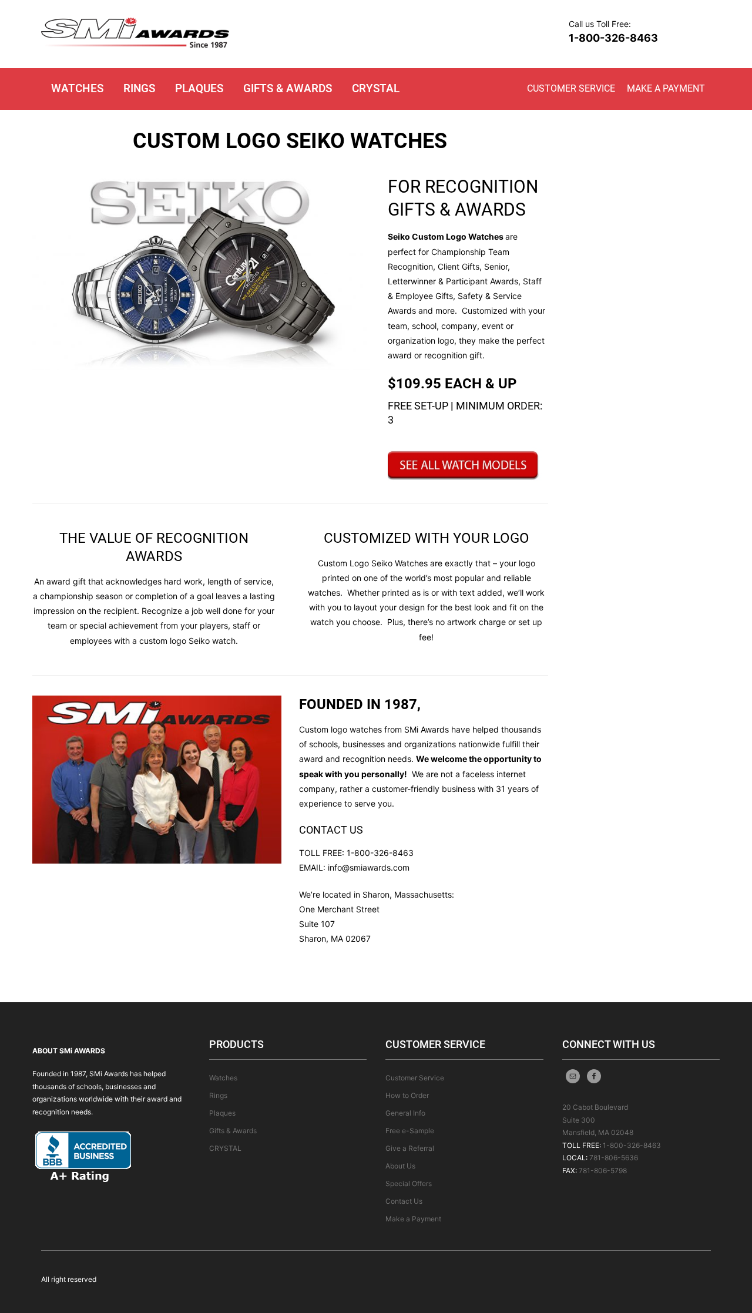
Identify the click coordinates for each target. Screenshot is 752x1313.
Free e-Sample (409, 1130)
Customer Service (571, 88)
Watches (77, 88)
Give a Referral (409, 1148)
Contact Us (403, 1201)
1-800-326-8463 (613, 38)
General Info (405, 1113)
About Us (400, 1165)
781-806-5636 (613, 1157)
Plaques (199, 88)
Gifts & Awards (287, 88)
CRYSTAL (376, 88)
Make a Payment (666, 88)
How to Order (407, 1095)
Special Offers (408, 1183)
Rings (139, 88)
